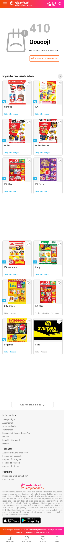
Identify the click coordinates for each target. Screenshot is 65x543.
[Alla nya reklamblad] (60, 76)
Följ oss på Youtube (11, 463)
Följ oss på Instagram (11, 459)
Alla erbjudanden (9, 426)
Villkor (19, 532)
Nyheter (5, 443)
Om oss (5, 436)
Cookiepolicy (43, 532)
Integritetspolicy (30, 532)
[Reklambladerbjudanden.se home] (21, 4)
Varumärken (7, 430)
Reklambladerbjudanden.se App (16, 433)
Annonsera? (7, 423)
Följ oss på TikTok (10, 466)
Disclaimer (57, 530)
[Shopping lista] (54, 3)
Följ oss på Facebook (11, 456)
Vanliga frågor (8, 419)
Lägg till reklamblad (11, 440)
